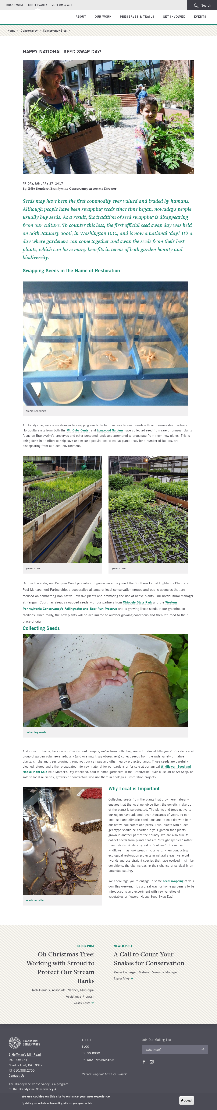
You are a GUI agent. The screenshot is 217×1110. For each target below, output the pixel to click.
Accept (186, 1100)
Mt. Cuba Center (78, 430)
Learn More (82, 1003)
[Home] (22, 18)
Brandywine (15, 5)
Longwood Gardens (110, 430)
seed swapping (173, 881)
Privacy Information (98, 1060)
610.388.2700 (24, 1070)
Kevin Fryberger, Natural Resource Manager (146, 972)
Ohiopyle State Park (137, 602)
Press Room (91, 1053)
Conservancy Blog (55, 30)
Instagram (152, 1062)
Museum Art (61, 5)
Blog (85, 1046)
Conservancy (37, 5)
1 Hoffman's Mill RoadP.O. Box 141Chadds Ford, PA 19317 (26, 1060)
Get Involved (174, 16)
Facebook (144, 1062)
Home (11, 30)
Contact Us (16, 1076)
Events (200, 16)
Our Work (103, 16)
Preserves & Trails (137, 16)
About (81, 16)
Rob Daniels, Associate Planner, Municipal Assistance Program (63, 993)
